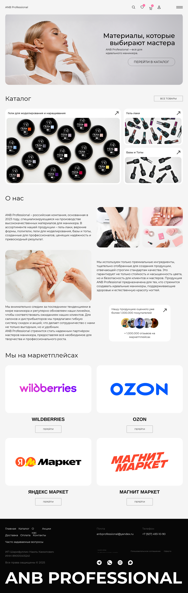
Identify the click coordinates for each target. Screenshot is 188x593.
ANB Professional (16, 7)
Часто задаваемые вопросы (24, 541)
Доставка (11, 535)
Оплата (25, 535)
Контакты (39, 535)
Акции (46, 528)
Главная (10, 528)
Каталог (24, 528)
